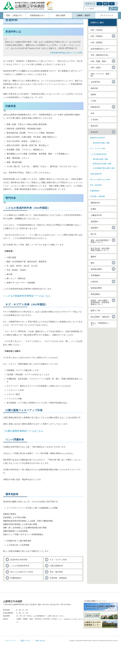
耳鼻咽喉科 (95, 275)
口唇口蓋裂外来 (56, 566)
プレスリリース (106, 15)
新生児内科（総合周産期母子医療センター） (100, 249)
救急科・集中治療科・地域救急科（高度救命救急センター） (100, 302)
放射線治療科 (96, 269)
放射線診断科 (96, 288)
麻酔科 (93, 257)
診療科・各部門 (83, 15)
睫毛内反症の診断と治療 (102, 164)
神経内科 (94, 88)
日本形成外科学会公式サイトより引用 (66, 53)
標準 (106, 4)
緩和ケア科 (95, 311)
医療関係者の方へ (37, 15)
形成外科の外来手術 (18, 560)
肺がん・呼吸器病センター (100, 324)
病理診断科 (95, 294)
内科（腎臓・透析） (99, 61)
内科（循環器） (97, 42)
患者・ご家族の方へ (14, 15)
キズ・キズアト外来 (58, 560)
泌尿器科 (94, 221)
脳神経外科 (95, 203)
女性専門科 (95, 82)
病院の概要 (60, 15)
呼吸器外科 (95, 107)
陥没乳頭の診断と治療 (101, 143)
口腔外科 (94, 282)
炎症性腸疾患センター (100, 49)
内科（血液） (96, 68)
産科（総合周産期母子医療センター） (100, 241)
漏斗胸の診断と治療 (100, 159)
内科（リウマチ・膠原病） (100, 75)
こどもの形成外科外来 (19, 566)
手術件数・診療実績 (58, 578)
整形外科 (94, 126)
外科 (92, 113)
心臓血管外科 (96, 215)
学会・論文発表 (56, 572)
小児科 (93, 101)
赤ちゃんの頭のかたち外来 (21, 572)
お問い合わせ (40, 641)
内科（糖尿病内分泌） (100, 55)
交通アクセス (25, 641)
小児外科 (94, 120)
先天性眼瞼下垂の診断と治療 (104, 168)
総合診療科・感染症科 (100, 317)
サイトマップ (10, 641)
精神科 (93, 95)
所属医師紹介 (16, 578)
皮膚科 (93, 209)
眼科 (92, 263)
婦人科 (93, 234)
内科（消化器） (97, 30)
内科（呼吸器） (97, 36)
